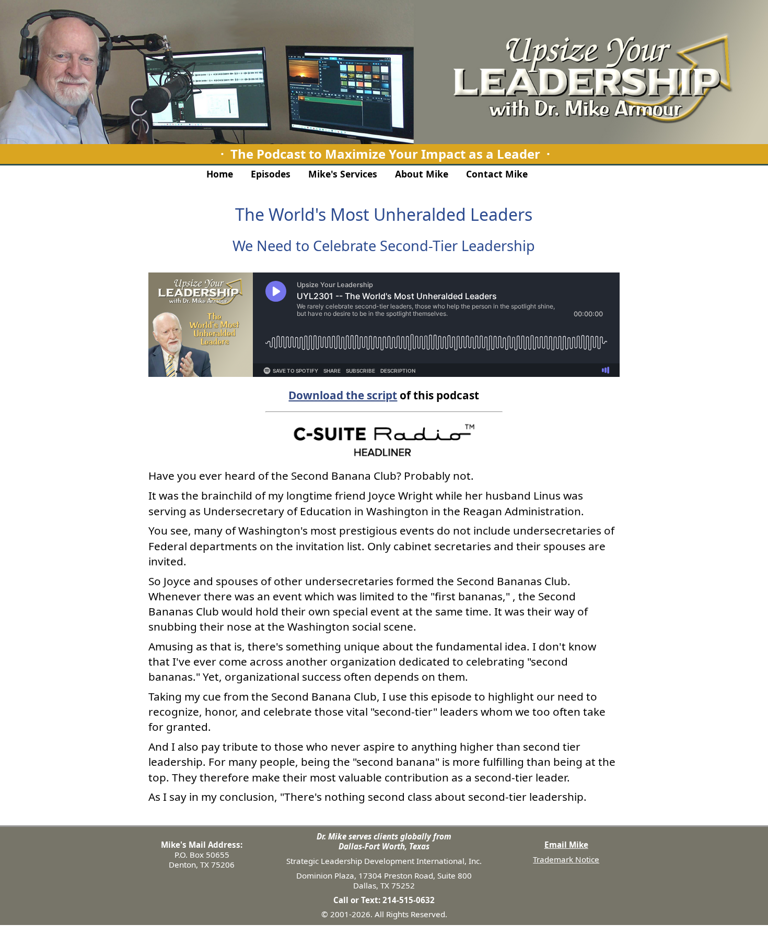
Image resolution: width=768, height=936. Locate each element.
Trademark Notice (566, 859)
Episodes (270, 174)
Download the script (342, 395)
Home (219, 174)
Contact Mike (497, 174)
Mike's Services (342, 174)
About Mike (421, 174)
